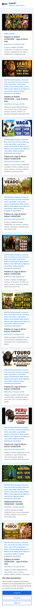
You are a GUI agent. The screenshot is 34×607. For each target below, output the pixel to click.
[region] (17, 591)
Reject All (17, 603)
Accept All (17, 593)
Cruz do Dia (11, 82)
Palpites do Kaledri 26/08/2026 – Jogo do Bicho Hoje (16, 99)
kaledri (12, 3)
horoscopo (18, 82)
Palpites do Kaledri (9, 33)
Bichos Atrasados (15, 80)
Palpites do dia (18, 89)
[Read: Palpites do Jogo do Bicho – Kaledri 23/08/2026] (17, 243)
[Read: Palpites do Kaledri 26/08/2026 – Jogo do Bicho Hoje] (17, 68)
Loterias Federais (14, 86)
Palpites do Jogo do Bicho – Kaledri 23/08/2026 (15, 273)
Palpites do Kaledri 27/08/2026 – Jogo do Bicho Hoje (16, 39)
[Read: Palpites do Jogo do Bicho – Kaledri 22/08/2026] (17, 301)
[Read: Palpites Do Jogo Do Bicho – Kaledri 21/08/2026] (17, 358)
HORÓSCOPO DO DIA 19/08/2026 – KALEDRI (13, 503)
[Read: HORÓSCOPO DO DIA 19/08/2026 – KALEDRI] (17, 473)
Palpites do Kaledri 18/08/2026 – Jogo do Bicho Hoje (16, 561)
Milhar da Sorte (24, 86)
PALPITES (7, 80)
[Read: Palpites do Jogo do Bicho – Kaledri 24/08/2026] (17, 185)
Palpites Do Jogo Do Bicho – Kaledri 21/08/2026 (15, 388)
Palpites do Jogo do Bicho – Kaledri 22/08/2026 (15, 330)
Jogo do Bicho (12, 84)
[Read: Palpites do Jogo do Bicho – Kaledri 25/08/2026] (17, 128)
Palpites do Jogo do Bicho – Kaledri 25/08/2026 (15, 157)
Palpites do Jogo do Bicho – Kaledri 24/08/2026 (15, 215)
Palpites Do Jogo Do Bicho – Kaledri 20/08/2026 (15, 445)
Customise (17, 598)
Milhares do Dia (8, 89)
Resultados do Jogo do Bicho (12, 93)
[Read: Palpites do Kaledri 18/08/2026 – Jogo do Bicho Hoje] (17, 531)
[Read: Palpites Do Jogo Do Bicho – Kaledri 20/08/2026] (17, 416)
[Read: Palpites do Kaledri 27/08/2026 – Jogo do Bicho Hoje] (17, 22)
